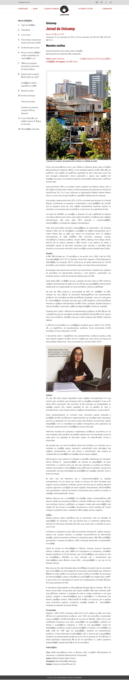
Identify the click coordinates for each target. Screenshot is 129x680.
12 (19, 129)
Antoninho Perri (93, 59)
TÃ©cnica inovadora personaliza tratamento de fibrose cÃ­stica (30, 66)
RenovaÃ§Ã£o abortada (30, 129)
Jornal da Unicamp (60, 28)
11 (19, 118)
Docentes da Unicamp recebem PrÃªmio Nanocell (29, 110)
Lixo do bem (26, 35)
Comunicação (107, 9)
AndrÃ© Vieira (72, 61)
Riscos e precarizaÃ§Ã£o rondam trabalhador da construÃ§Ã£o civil (30, 55)
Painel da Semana (28, 96)
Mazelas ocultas (27, 91)
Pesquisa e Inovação (51, 9)
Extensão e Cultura (86, 9)
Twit (109, 1)
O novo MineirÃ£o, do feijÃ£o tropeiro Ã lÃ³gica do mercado (31, 121)
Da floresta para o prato (30, 48)
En (95, 1)
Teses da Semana (28, 101)
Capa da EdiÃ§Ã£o (28, 25)
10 (19, 96)
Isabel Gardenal (57, 59)
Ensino (35, 9)
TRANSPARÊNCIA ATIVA (24, 2)
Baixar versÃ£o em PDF (55, 34)
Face (105, 1)
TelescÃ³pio (25, 30)
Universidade (23, 9)
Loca (100, 1)
